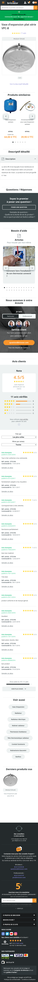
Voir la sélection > (19, 19)
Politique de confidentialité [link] (12, 979)
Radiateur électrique (18, 719)
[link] (29, 3)
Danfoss (18, 757)
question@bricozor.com (19, 342)
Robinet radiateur (18, 726)
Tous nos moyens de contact (18, 348)
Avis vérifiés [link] (24, 419)
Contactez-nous (9, 854)
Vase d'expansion (18, 707)
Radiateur (18, 713)
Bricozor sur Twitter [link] (7, 933)
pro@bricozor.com (19, 877)
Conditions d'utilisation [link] (29, 979)
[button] (13, 142)
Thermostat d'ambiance (18, 732)
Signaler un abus (7, 468)
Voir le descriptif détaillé (19, 84)
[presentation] (6, 116)
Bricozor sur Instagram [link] (15, 933)
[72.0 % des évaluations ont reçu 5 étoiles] (9, 401)
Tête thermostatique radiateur (18, 738)
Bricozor (12, 2)
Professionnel (27, 316)
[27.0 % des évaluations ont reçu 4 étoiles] (9, 404)
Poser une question (19, 207)
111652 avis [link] (19, 943)
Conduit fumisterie (18, 744)
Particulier (10, 316)
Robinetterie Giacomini (18, 750)
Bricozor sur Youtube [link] (11, 933)
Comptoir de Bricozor (21, 970)
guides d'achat (11, 972)
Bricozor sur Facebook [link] (3, 933)
